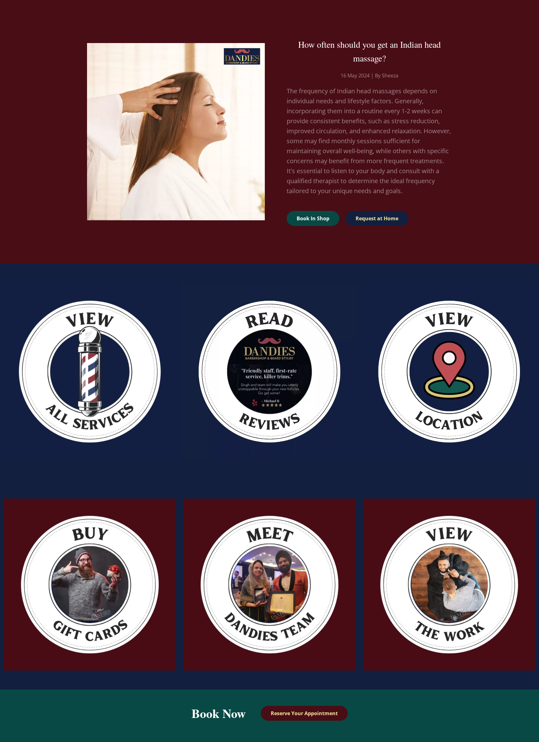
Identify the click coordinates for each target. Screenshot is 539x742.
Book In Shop (313, 218)
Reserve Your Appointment (304, 713)
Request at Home (377, 218)
